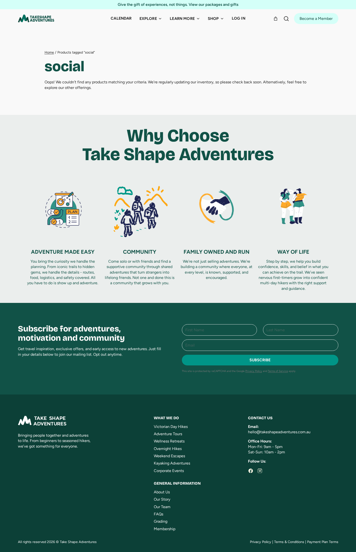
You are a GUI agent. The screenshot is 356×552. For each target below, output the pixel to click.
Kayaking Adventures (172, 463)
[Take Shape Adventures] (36, 19)
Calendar (121, 18)
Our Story (162, 499)
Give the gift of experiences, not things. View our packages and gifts (178, 4)
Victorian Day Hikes (171, 426)
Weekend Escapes (169, 456)
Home (49, 52)
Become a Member (316, 18)
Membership (164, 529)
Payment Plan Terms (322, 542)
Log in (238, 18)
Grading (160, 521)
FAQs (158, 514)
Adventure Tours (168, 434)
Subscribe (260, 360)
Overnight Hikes (168, 448)
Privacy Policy (253, 371)
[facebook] (250, 470)
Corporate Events (169, 470)
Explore (148, 18)
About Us (162, 492)
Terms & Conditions (289, 542)
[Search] (286, 19)
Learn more (182, 18)
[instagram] (260, 470)
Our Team (162, 507)
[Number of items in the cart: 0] (276, 19)
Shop (213, 18)
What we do (166, 418)
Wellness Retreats (169, 441)
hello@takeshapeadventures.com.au (279, 432)
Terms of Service (278, 371)
